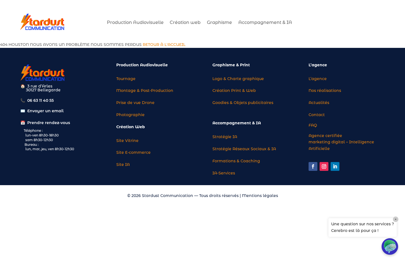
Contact (317, 114)
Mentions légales (260, 195)
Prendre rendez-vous (48, 122)
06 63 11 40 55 (40, 100)
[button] (390, 246)
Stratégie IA (224, 136)
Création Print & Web (234, 90)
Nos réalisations (325, 90)
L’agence (318, 78)
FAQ (313, 125)
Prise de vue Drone (135, 102)
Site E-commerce (133, 152)
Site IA (123, 164)
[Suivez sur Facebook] (313, 166)
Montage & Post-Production (144, 90)
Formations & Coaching (236, 160)
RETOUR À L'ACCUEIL (164, 44)
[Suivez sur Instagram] (324, 166)
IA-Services (223, 173)
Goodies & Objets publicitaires (242, 102)
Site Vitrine (127, 140)
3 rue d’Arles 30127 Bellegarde (40, 88)
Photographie (130, 114)
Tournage (126, 78)
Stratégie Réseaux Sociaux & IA (244, 148)
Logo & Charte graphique (238, 78)
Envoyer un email (45, 110)
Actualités (319, 102)
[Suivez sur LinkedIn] (335, 166)
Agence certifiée (325, 135)
